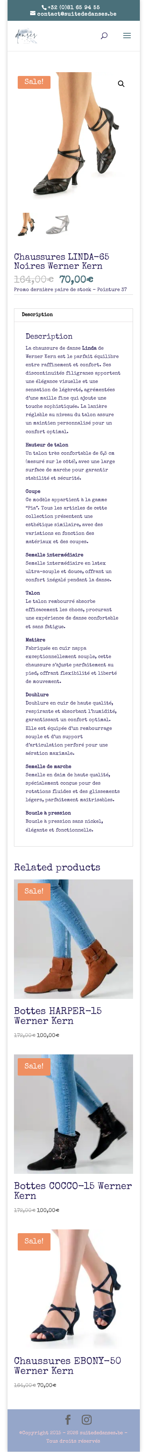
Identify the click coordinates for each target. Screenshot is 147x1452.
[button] (121, 84)
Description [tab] (37, 315)
